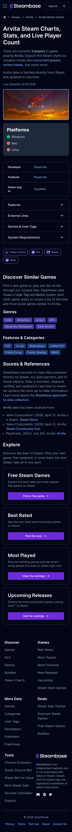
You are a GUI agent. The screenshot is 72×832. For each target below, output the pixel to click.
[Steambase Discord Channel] (38, 794)
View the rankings (33, 576)
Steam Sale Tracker (52, 706)
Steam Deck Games (52, 688)
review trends (13, 65)
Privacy (10, 824)
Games (16, 17)
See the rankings (33, 616)
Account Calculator (19, 793)
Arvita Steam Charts (51, 17)
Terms (22, 824)
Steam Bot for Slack (19, 778)
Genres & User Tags (22, 226)
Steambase (43, 764)
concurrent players (46, 60)
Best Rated (45, 650)
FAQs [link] (13, 260)
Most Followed (48, 665)
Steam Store (29, 420)
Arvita (29, 17)
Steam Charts (15, 680)
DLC (8, 657)
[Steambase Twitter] (50, 794)
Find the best (33, 536)
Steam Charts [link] (17, 252)
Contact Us (60, 824)
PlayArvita (40, 167)
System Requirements (24, 237)
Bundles (10, 672)
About (46, 824)
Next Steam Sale (17, 785)
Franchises (12, 744)
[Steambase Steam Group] (44, 794)
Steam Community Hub (23, 429)
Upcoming (45, 680)
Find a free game (33, 496)
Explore (10, 800)
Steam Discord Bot (18, 770)
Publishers (12, 736)
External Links (18, 216)
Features (14, 205)
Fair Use (34, 824)
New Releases (48, 672)
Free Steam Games (51, 726)
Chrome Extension (18, 762)
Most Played (47, 657)
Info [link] (38, 252)
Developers (13, 729)
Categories (13, 714)
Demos (10, 665)
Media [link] (54, 252)
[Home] (4, 17)
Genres (10, 706)
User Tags (12, 721)
